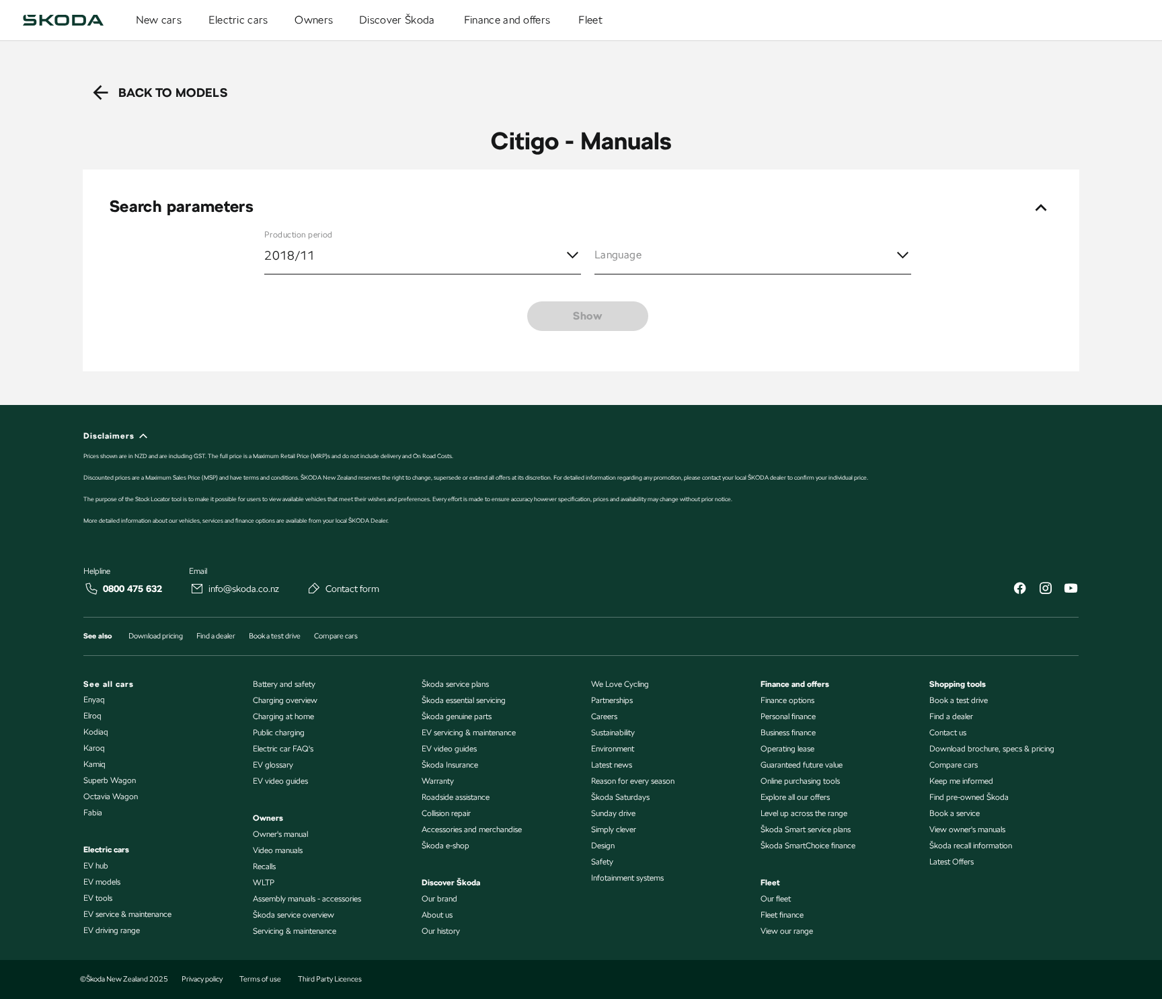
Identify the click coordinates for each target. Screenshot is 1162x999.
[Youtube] (1070, 590)
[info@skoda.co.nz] (197, 589)
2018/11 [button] (289, 255)
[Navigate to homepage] (63, 20)
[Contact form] (314, 588)
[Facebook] (1019, 590)
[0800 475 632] (91, 589)
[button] (752, 255)
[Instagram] (1045, 590)
